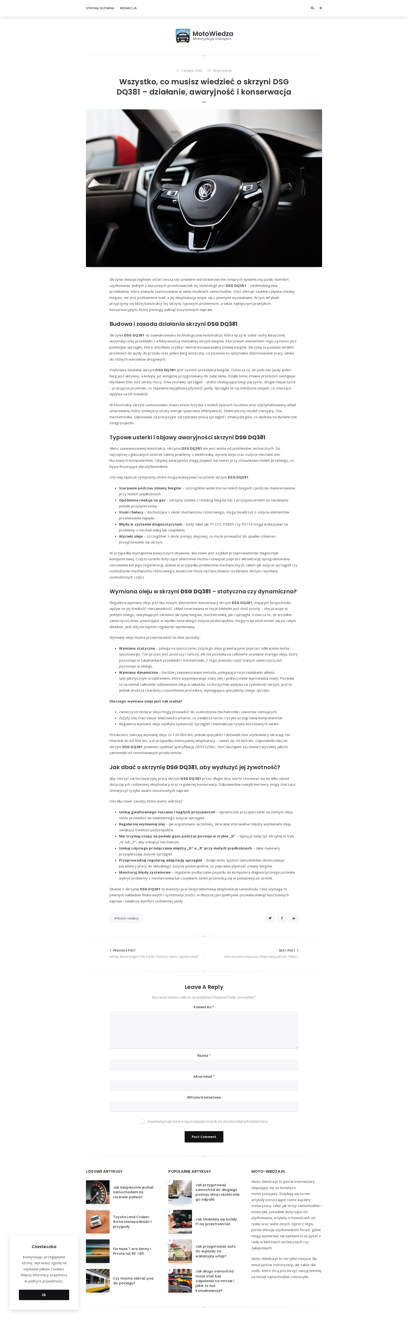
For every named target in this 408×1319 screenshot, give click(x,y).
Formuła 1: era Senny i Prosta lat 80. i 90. (132, 1251)
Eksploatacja (222, 70)
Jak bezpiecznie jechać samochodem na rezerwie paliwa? (133, 1192)
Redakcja (128, 8)
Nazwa (204, 1055)
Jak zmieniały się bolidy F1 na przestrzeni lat (216, 1221)
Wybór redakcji (127, 918)
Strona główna (100, 8)
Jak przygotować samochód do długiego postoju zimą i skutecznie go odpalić (217, 1192)
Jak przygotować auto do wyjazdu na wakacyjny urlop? (216, 1251)
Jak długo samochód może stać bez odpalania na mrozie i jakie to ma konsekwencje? (215, 1281)
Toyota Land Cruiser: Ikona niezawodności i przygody (132, 1222)
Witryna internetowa (204, 1097)
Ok (44, 1295)
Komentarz (204, 1007)
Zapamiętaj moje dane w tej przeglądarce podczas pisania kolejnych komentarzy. (207, 1121)
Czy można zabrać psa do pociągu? (133, 1280)
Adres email (204, 1076)
